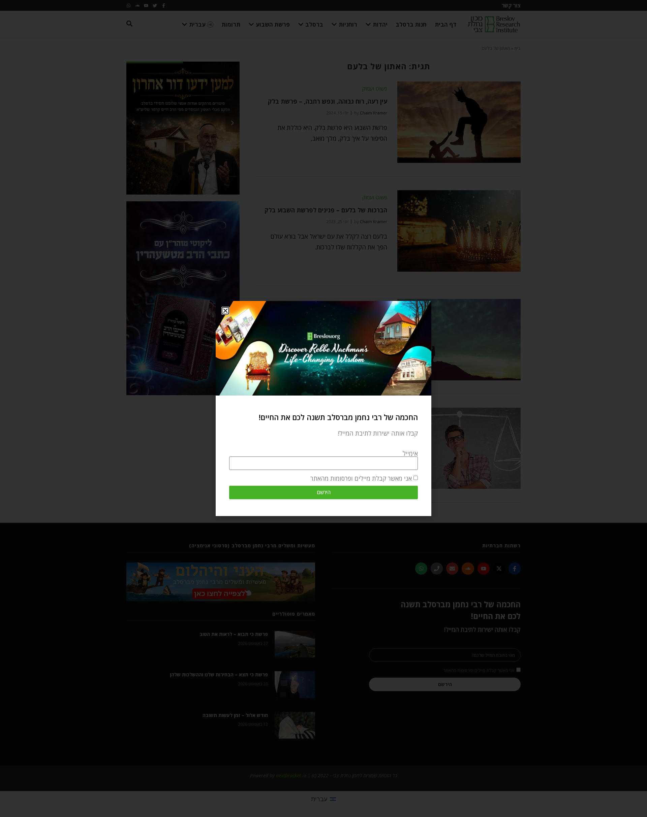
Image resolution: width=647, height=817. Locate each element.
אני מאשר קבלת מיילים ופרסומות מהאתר (361, 478)
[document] (323, 408)
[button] (225, 311)
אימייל (410, 453)
